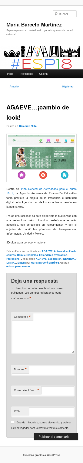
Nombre (20, 369)
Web (17, 411)
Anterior (13, 86)
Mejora (21, 262)
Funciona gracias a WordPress (41, 455)
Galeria (43, 73)
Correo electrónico (26, 390)
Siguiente (69, 86)
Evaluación (54, 259)
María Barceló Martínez (34, 24)
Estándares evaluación (53, 255)
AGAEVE (47, 251)
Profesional (26, 73)
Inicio (10, 73)
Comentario (22, 316)
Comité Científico (27, 255)
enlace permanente (18, 266)
